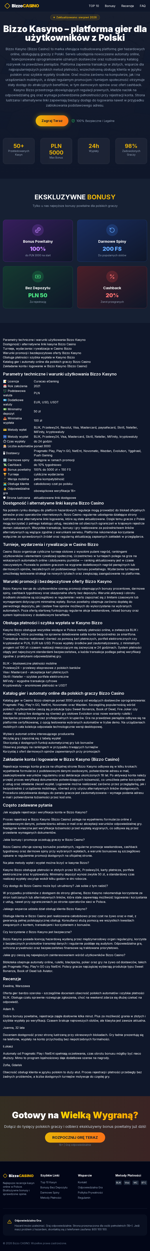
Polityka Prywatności (90, 1192)
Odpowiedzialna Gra (90, 1187)
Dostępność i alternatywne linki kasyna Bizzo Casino (39, 344)
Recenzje (127, 6)
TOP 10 (94, 6)
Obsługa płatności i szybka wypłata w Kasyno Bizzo (39, 357)
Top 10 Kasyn (48, 1182)
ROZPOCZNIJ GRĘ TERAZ (75, 1137)
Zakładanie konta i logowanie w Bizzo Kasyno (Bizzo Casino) (45, 366)
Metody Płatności (50, 1197)
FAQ (143, 6)
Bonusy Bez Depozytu (54, 1187)
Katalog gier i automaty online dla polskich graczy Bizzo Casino (47, 362)
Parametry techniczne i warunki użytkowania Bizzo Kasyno (44, 340)
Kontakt (82, 1182)
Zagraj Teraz (52, 121)
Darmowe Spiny (49, 1192)
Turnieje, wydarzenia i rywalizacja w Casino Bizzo (37, 348)
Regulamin (84, 1197)
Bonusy (110, 6)
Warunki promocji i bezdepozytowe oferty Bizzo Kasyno (42, 353)
